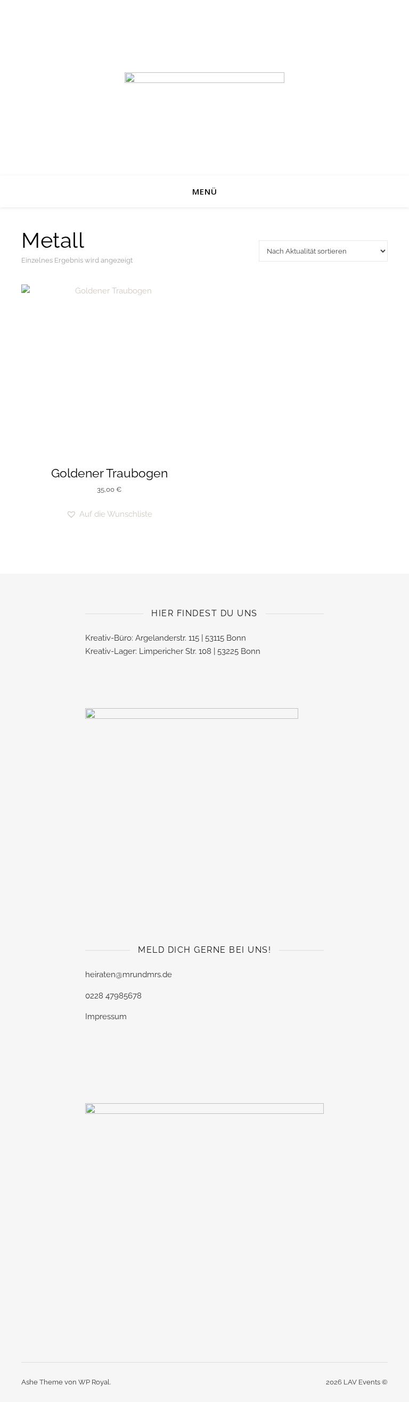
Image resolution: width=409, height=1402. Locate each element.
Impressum (106, 1016)
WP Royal (94, 1382)
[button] (109, 514)
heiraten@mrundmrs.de (128, 974)
